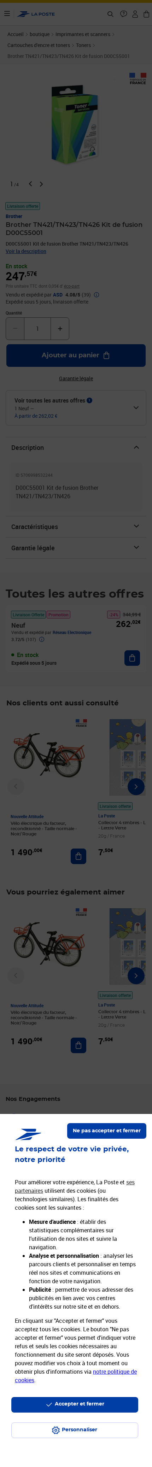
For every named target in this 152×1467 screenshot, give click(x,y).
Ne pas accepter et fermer (107, 1130)
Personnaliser (79, 1429)
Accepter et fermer (79, 1404)
